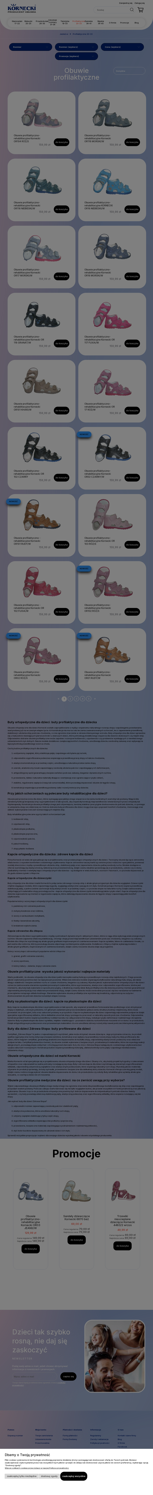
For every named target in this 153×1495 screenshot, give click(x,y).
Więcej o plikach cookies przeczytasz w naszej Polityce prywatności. (37, 1468)
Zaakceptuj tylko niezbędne (21, 1476)
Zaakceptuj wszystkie (73, 1476)
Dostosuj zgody (49, 1476)
